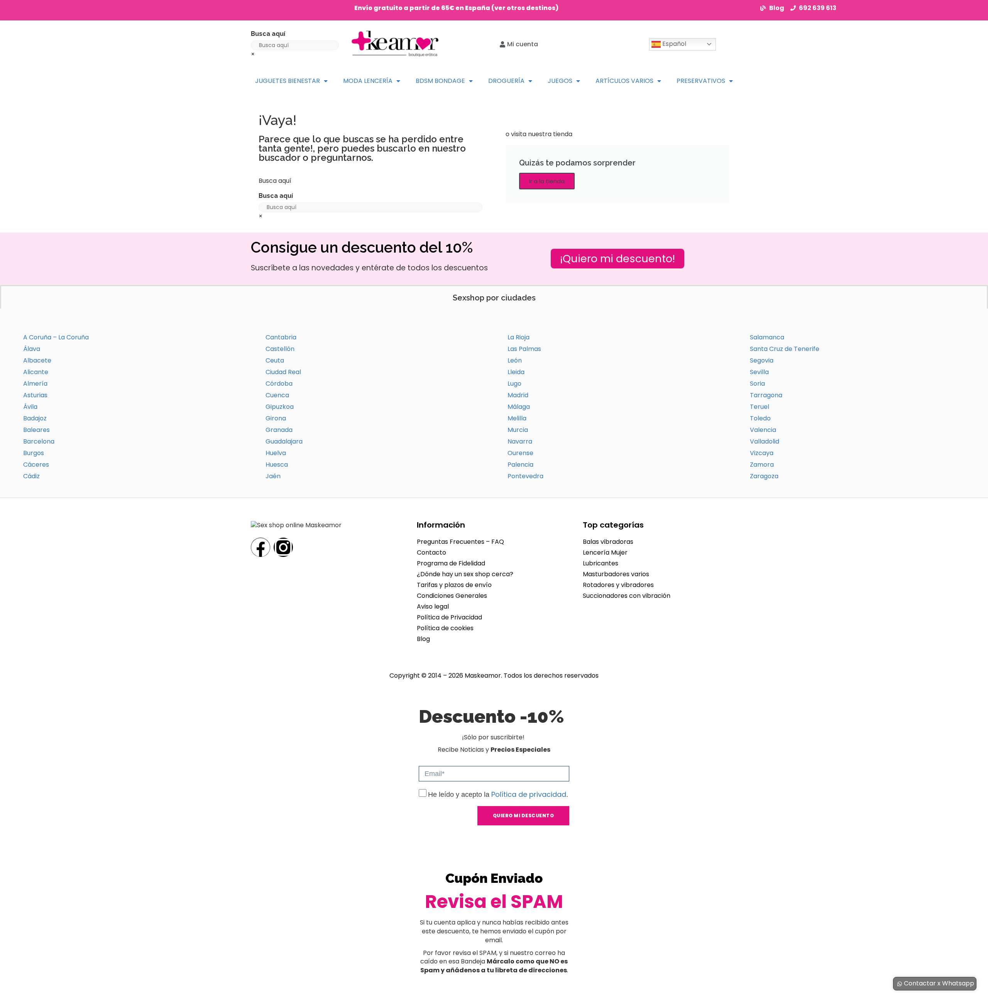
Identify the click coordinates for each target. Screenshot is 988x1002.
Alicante (35, 372)
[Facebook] (260, 547)
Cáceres (36, 464)
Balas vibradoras (608, 541)
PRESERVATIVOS (701, 80)
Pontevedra (525, 476)
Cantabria (281, 337)
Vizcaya (761, 453)
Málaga (519, 406)
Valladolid (764, 441)
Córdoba (279, 383)
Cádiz (31, 476)
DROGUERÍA (506, 80)
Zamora (762, 464)
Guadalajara (284, 441)
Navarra (520, 441)
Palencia (520, 464)
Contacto (431, 552)
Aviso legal (433, 606)
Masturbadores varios (616, 574)
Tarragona (766, 395)
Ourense (520, 453)
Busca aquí (268, 33)
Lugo (514, 383)
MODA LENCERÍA (367, 80)
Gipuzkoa (280, 406)
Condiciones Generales (452, 595)
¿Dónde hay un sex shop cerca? (465, 574)
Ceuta (275, 360)
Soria (757, 383)
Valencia (763, 429)
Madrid (518, 395)
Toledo (760, 418)
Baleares (36, 429)
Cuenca (277, 395)
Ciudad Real (283, 372)
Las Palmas (524, 348)
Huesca (277, 464)
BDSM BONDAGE (440, 80)
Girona (276, 418)
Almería (35, 383)
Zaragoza (764, 476)
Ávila (30, 406)
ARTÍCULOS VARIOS (624, 80)
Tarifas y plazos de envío (454, 584)
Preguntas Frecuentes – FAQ (460, 541)
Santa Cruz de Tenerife (784, 348)
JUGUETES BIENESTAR (287, 80)
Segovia (761, 360)
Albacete (37, 360)
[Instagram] (283, 547)
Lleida (516, 372)
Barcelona (38, 441)
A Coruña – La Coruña (56, 337)
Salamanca (767, 337)
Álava (31, 348)
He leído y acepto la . (498, 794)
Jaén (273, 476)
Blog (423, 638)
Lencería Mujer (605, 552)
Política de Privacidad (449, 617)
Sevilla (759, 372)
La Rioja (519, 337)
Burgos (33, 453)
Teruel (759, 406)
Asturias (35, 395)
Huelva (276, 453)
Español (673, 43)
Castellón (280, 348)
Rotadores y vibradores (618, 584)
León (515, 360)
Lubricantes (600, 563)
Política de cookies (445, 628)
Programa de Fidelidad (451, 563)
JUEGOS (560, 80)
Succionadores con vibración (626, 595)
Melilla (517, 418)
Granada (279, 429)
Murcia (518, 429)
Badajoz (35, 418)
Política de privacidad (528, 794)
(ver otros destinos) (524, 7)
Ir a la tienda (547, 181)
